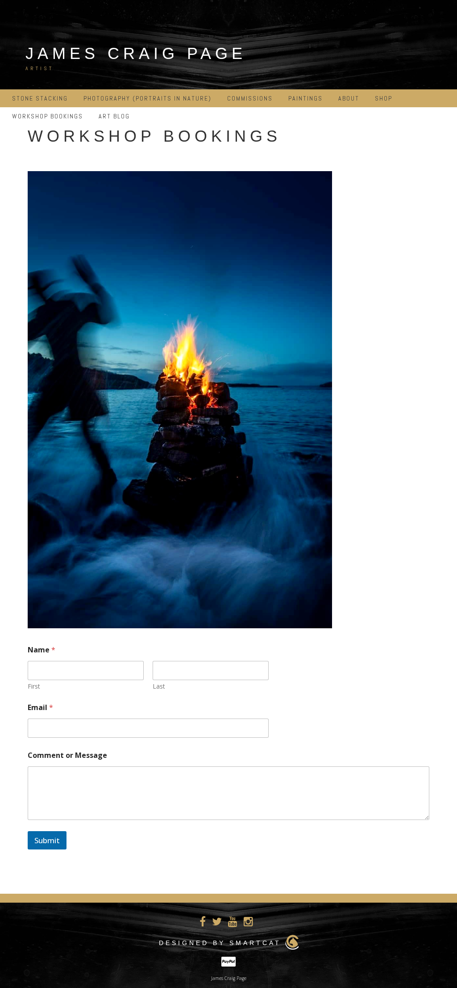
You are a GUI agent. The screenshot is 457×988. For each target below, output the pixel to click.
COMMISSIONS (250, 98)
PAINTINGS (305, 98)
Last (159, 686)
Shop (383, 98)
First (34, 686)
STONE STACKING (40, 98)
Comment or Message (67, 755)
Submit (47, 840)
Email (40, 707)
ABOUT (348, 98)
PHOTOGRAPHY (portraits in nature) (147, 98)
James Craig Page (135, 53)
